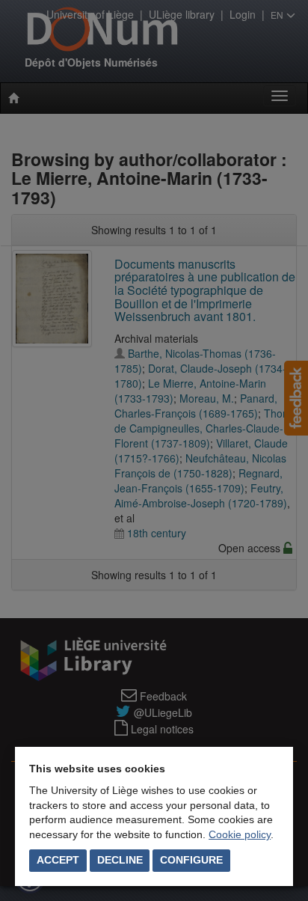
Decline (120, 860)
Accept (58, 860)
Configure (191, 860)
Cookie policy (240, 834)
